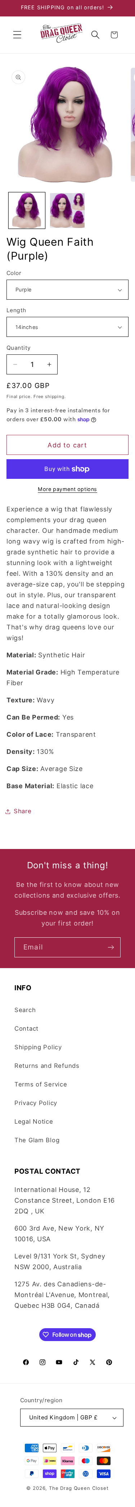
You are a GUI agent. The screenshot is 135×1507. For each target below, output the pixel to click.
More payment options (67, 489)
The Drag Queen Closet (79, 1488)
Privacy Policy (35, 1102)
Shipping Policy (38, 1047)
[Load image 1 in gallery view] (27, 210)
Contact (26, 1028)
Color (13, 273)
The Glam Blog (36, 1140)
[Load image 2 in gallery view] (67, 210)
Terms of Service (40, 1084)
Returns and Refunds (47, 1065)
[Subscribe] (110, 947)
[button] (17, 34)
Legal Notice (33, 1121)
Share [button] (23, 811)
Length (16, 310)
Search (25, 1009)
